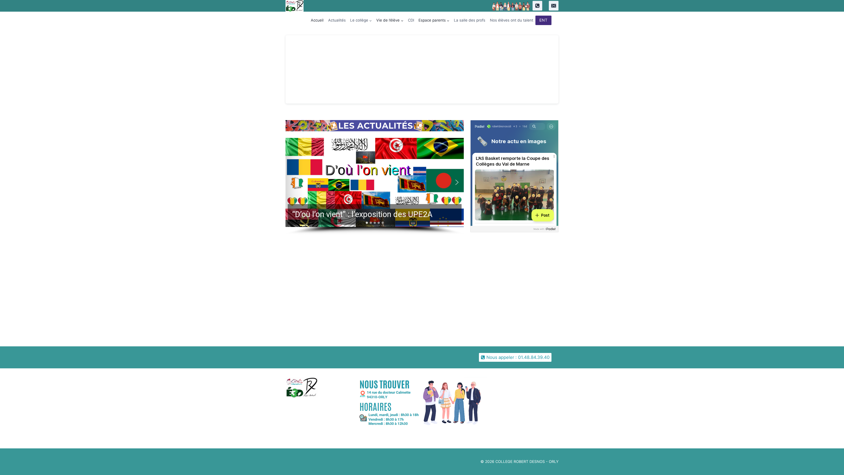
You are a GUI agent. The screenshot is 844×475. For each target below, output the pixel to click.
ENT (543, 20)
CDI (411, 20)
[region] (375, 186)
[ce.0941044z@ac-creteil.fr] (553, 6)
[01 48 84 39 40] (537, 6)
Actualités (337, 20)
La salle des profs (469, 20)
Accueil (317, 20)
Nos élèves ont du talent (511, 20)
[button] (375, 182)
